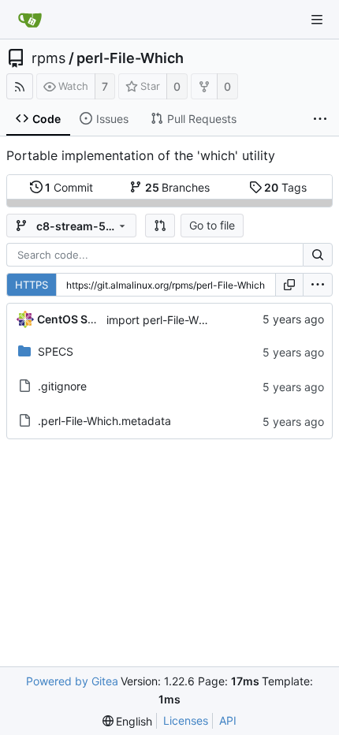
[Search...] (318, 255)
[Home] (30, 20)
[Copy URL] (289, 285)
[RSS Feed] (19, 86)
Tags (285, 187)
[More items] (320, 119)
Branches (177, 187)
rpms (48, 58)
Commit (69, 187)
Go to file (212, 225)
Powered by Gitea (72, 681)
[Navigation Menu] (317, 20)
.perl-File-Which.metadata (104, 420)
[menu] (318, 285)
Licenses (185, 720)
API (228, 720)
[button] (160, 225)
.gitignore (62, 386)
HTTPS (31, 284)
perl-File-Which (130, 58)
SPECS (55, 351)
